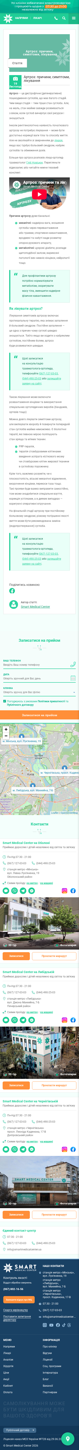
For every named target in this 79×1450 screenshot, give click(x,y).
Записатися (16, 956)
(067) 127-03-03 (56, 18)
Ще (70, 18)
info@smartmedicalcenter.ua (24, 1249)
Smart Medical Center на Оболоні (26, 843)
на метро (32, 883)
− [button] (6, 736)
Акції (6, 1379)
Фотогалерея (68, 945)
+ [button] (6, 729)
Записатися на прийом (39, 715)
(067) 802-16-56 (13, 1289)
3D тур (12, 945)
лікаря (58, 140)
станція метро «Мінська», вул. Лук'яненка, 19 (58, 1274)
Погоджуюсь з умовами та (37, 703)
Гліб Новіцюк (34, 162)
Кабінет (8, 1385)
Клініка (8, 688)
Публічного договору (20, 704)
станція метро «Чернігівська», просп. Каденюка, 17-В (57, 1294)
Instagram (64, 889)
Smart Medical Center (35, 606)
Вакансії (48, 1385)
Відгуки (47, 1353)
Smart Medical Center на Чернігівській (30, 1101)
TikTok (64, 1324)
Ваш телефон (12, 660)
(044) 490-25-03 (31, 378)
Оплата (8, 1392)
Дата (6, 674)
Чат (5, 889)
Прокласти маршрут (54, 956)
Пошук (63, 18)
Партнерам (50, 1392)
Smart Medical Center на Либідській (28, 972)
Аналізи (8, 1359)
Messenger (31, 889)
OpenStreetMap (69, 813)
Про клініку (50, 1346)
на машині (46, 883)
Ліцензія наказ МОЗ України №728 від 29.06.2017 (34, 1439)
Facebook (73, 889)
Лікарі (37, 18)
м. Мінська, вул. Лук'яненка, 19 (22, 741)
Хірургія (8, 1366)
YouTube (51, 1324)
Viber (14, 889)
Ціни (6, 1372)
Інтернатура (50, 1372)
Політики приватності (51, 701)
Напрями (21, 18)
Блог (46, 1379)
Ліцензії (47, 1359)
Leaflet (55, 813)
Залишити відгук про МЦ (19, 1299)
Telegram (23, 889)
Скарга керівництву (15, 1310)
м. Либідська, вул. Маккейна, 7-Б (33, 790)
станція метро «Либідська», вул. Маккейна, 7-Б (54, 1283)
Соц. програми (52, 1366)
